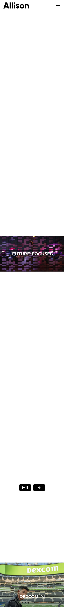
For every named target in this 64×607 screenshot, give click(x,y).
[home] (16, 5)
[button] (57, 5)
